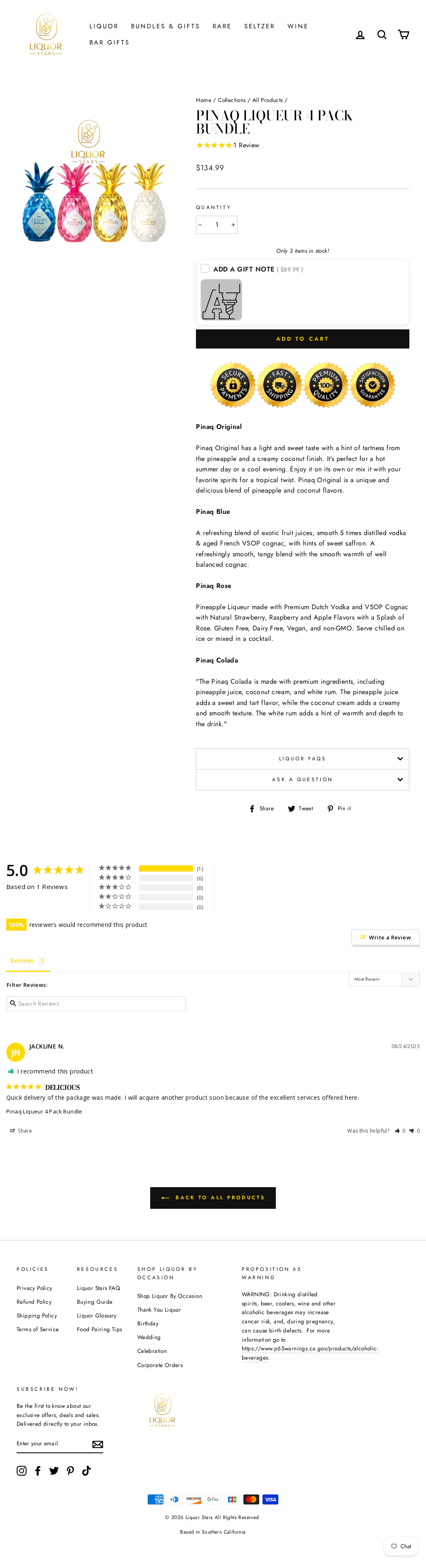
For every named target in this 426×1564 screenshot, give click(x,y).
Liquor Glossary (97, 1315)
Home (203, 100)
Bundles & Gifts (165, 26)
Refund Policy (34, 1302)
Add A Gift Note (258, 269)
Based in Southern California (212, 1532)
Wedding (149, 1337)
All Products (268, 100)
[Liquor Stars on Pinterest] (70, 1471)
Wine (298, 26)
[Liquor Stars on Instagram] (22, 1471)
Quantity (213, 207)
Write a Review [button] (390, 937)
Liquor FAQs (303, 758)
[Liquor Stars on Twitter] (54, 1471)
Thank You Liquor (159, 1309)
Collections (231, 100)
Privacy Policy (34, 1288)
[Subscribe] (97, 1444)
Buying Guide (95, 1302)
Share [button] (24, 1130)
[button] (400, 1130)
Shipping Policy (37, 1315)
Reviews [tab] (22, 960)
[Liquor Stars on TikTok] (87, 1471)
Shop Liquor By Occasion (169, 1296)
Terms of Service (38, 1329)
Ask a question (302, 779)
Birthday (148, 1323)
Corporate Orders (160, 1365)
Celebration (152, 1351)
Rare (222, 26)
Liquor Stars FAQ (98, 1288)
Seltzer (259, 26)
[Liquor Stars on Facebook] (38, 1471)
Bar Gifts (109, 42)
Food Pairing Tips (99, 1329)
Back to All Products (219, 1197)
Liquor (104, 26)
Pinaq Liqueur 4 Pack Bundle (44, 1111)
